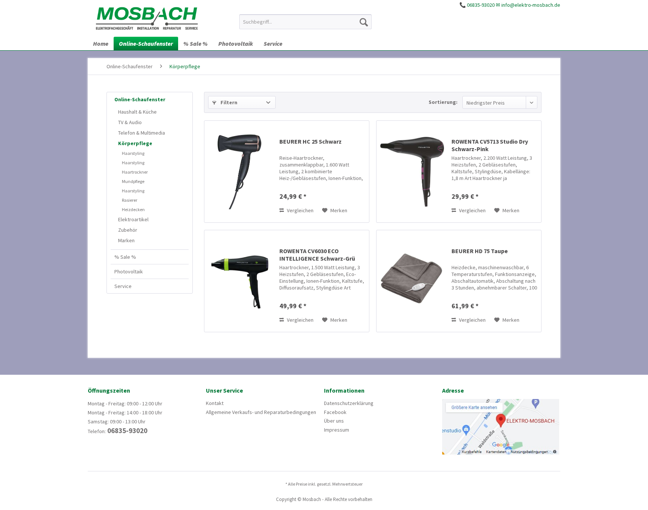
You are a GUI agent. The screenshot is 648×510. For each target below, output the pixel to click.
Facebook (335, 412)
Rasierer (129, 200)
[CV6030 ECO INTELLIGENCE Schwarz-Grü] (240, 281)
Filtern (228, 102)
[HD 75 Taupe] (412, 281)
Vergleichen (300, 210)
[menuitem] (305, 21)
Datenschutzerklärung (349, 403)
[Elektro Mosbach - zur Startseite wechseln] (147, 18)
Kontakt (215, 403)
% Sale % (125, 257)
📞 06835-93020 (477, 5)
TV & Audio (130, 122)
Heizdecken (133, 209)
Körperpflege (135, 143)
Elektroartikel (133, 219)
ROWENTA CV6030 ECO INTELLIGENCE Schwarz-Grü (317, 254)
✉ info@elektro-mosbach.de (528, 5)
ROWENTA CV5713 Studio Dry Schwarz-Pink (490, 145)
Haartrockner (135, 172)
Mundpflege (133, 181)
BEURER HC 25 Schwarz (310, 141)
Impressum (336, 429)
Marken (126, 240)
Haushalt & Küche (137, 111)
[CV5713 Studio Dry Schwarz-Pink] (412, 171)
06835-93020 (126, 430)
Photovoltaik (128, 271)
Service (123, 286)
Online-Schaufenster (139, 99)
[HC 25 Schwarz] (240, 171)
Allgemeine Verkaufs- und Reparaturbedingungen (261, 412)
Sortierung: (443, 102)
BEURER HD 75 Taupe (480, 251)
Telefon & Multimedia (141, 132)
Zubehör (127, 229)
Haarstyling (133, 153)
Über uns (334, 420)
